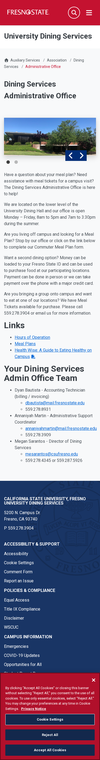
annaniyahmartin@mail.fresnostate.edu (61, 428)
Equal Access (16, 600)
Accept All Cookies (50, 750)
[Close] (93, 680)
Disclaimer (14, 618)
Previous (70, 155)
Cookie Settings (19, 562)
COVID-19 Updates (22, 655)
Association (57, 60)
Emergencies (16, 646)
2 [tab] (16, 162)
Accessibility (16, 553)
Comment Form (18, 571)
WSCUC (11, 627)
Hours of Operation (32, 337)
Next (81, 155)
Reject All (50, 735)
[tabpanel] (50, 137)
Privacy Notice (33, 709)
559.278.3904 (21, 528)
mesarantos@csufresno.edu (51, 454)
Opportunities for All (23, 664)
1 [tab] (8, 162)
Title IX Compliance (22, 609)
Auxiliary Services (25, 60)
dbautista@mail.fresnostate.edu (55, 402)
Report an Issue (19, 580)
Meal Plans (25, 343)
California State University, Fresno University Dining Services (45, 501)
